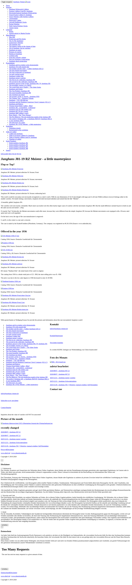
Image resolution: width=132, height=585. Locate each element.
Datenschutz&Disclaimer (9, 573)
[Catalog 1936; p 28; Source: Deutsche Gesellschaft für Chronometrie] (7, 250)
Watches (8, 7)
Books (11, 31)
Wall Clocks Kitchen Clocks (18, 26)
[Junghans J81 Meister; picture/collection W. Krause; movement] (12, 176)
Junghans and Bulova (16, 104)
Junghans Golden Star (16, 76)
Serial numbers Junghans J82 (18, 143)
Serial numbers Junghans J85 (18, 147)
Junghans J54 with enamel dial (19, 67)
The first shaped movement (18, 70)
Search (8, 150)
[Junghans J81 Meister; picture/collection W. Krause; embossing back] (14, 190)
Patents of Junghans (15, 54)
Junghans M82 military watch (18, 113)
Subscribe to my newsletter (9, 400)
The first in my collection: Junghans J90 (22, 80)
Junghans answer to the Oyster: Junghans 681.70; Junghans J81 (29, 83)
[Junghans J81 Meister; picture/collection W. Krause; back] (12, 183)
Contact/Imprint (6, 407)
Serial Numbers (11, 141)
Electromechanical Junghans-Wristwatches (23, 13)
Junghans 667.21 (60, 371)
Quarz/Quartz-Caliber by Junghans (20, 15)
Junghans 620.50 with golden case (20, 109)
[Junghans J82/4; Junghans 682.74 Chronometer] (57, 362)
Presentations (10, 63)
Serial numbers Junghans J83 (18, 145)
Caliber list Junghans (16, 134)
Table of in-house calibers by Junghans (21, 135)
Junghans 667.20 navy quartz (18, 111)
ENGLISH (4, 154)
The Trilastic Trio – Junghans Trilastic (21, 98)
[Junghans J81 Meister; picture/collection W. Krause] (12, 257)
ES (20, 154)
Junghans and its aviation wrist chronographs (23, 65)
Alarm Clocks (13, 28)
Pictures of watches (15, 52)
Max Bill (12, 37)
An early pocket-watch (16, 74)
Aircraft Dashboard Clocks (18, 22)
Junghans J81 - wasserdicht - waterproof (22, 108)
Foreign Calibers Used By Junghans (21, 11)
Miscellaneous (10, 35)
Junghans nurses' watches (17, 78)
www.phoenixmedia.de (19, 453)
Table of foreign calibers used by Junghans (23, 137)
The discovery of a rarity (17, 122)
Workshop (9, 126)
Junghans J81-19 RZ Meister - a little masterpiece (25, 124)
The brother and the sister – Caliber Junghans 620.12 (26, 69)
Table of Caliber (11, 132)
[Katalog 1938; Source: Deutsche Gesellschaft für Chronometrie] (7, 288)
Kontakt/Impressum (56, 336)
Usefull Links (13, 56)
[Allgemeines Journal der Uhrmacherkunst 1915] (26, 423)
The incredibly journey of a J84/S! (20, 85)
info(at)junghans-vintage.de (59, 329)
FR (18, 154)
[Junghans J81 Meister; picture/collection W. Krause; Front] (12, 169)
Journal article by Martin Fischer (19, 33)
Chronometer (13, 18)
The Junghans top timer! (17, 95)
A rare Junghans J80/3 (16, 121)
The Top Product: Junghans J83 (19, 91)
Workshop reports (15, 128)
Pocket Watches (14, 24)
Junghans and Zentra (16, 89)
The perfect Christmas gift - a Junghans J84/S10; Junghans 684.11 (30, 119)
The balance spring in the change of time (22, 46)
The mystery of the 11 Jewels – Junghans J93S (24, 96)
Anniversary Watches (16, 43)
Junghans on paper (15, 50)
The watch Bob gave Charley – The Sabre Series (25, 87)
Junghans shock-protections (18, 61)
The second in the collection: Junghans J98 (23, 82)
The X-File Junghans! (16, 41)
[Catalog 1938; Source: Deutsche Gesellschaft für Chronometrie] (11, 281)
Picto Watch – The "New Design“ (20, 115)
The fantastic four (15, 44)
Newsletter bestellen (56, 343)
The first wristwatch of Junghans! (20, 72)
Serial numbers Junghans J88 (18, 148)
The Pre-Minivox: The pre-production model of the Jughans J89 (30, 117)
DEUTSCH (12, 154)
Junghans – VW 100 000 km (18, 100)
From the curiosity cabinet (17, 57)
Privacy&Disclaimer (7, 449)
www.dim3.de (5, 453)
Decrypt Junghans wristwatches (19, 59)
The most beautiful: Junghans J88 (20, 93)
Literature (9, 30)
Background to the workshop (18, 130)
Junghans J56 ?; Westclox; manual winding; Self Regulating (74, 385)
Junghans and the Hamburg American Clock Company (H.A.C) (30, 102)
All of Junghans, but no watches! (20, 48)
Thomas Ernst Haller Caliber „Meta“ (21, 106)
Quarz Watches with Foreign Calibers (21, 17)
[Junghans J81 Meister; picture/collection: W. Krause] (15, 295)
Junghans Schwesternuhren (63, 381)
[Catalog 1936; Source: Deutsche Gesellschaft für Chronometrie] (10, 236)
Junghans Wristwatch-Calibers (19, 9)
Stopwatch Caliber (15, 20)
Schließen (5, 525)
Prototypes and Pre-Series (17, 39)
